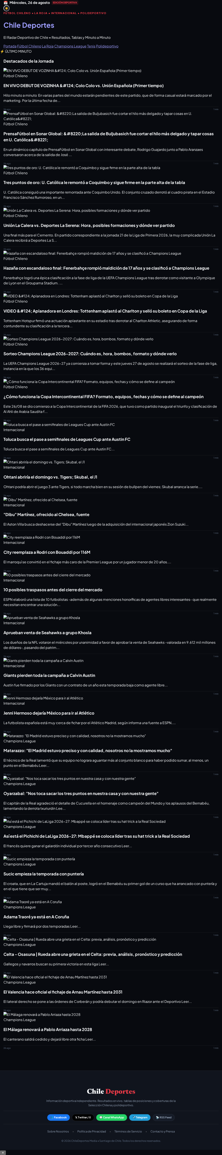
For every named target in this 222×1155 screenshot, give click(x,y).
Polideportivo (107, 46)
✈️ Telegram (139, 1117)
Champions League (70, 46)
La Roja (48, 46)
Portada (9, 46)
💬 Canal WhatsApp (111, 1117)
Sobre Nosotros (58, 1131)
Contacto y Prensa (162, 1131)
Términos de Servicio (128, 1131)
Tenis (91, 46)
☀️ (6, 8)
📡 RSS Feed (163, 1117)
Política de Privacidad (91, 1131)
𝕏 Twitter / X (83, 1117)
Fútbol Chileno (29, 46)
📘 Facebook (58, 1117)
